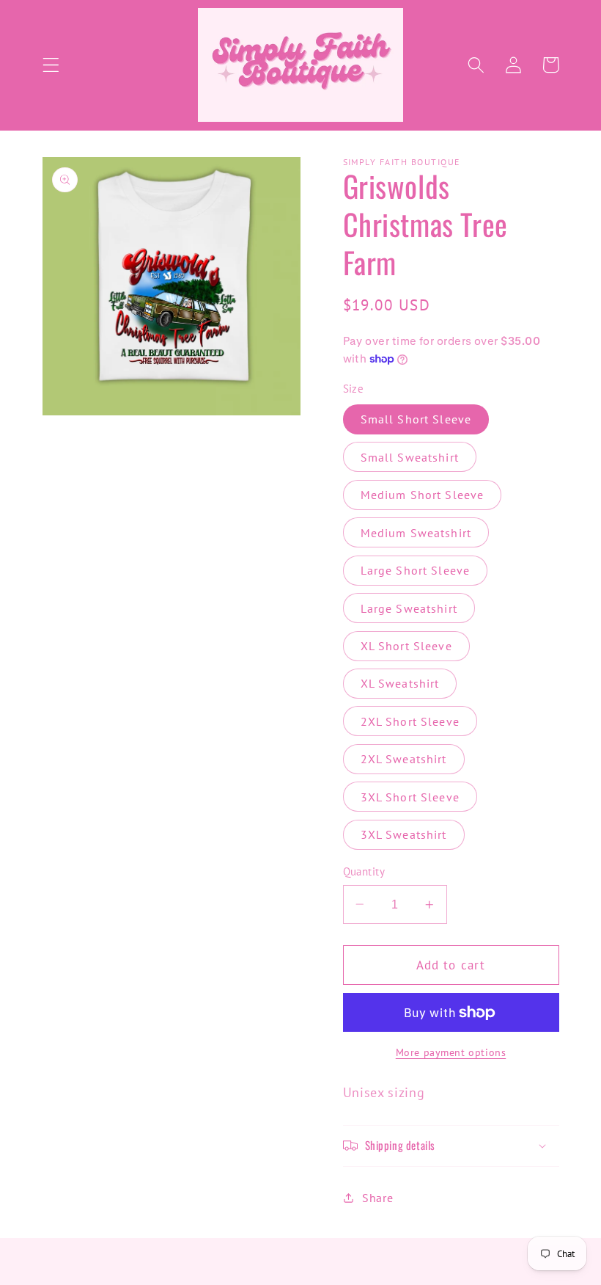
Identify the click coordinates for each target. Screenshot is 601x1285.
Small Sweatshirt (410, 457)
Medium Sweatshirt (416, 532)
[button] (51, 65)
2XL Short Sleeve (410, 721)
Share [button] (377, 1197)
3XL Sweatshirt (404, 834)
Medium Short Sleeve (422, 494)
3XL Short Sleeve (410, 797)
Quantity (364, 871)
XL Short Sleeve (406, 645)
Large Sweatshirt (409, 608)
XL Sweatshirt (400, 683)
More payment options (451, 1052)
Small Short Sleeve (416, 419)
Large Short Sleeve (416, 570)
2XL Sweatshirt (404, 758)
